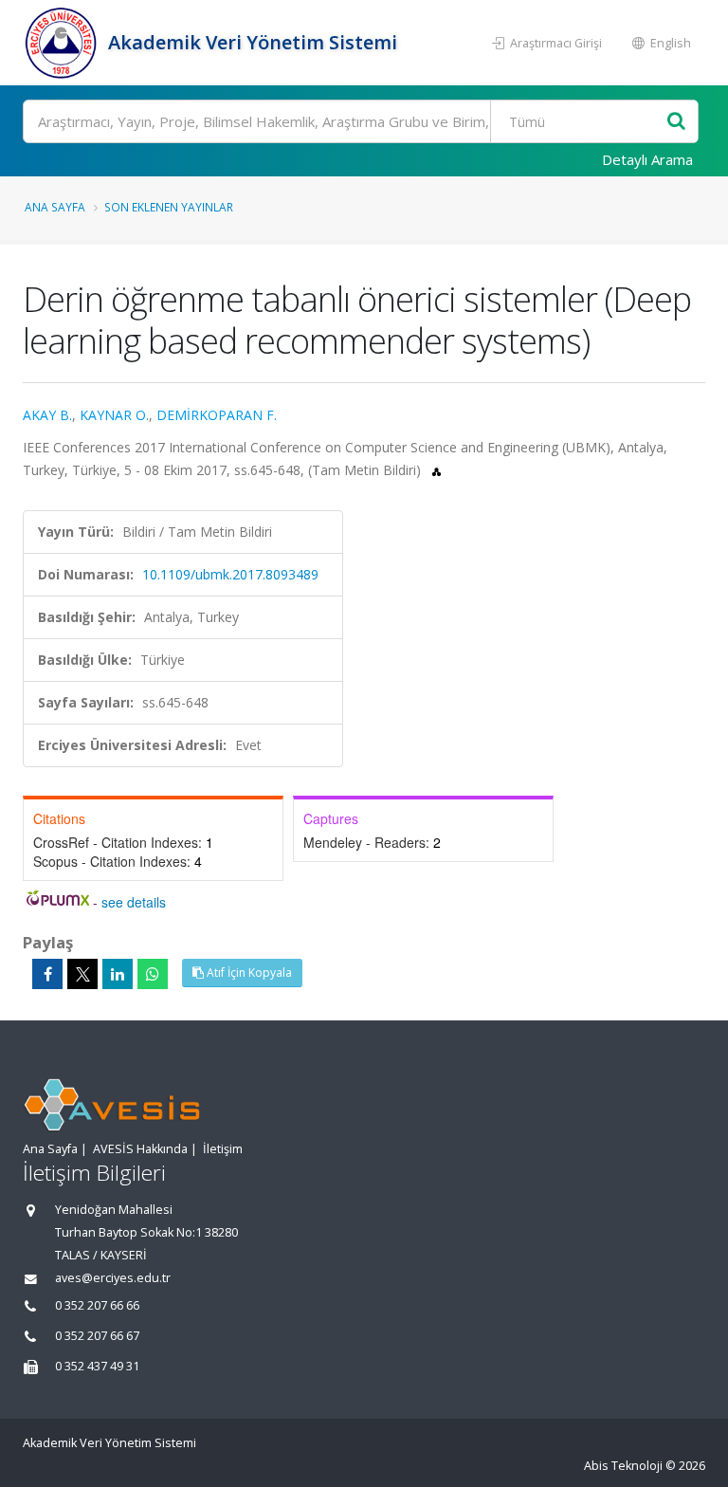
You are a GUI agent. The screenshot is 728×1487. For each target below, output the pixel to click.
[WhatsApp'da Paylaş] (152, 974)
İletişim (223, 1149)
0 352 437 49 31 (97, 1366)
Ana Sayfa (55, 206)
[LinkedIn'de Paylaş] (117, 974)
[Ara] (676, 122)
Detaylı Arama (647, 159)
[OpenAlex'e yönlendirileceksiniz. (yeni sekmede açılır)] (436, 470)
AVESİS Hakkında (140, 1149)
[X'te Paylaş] (82, 974)
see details (133, 901)
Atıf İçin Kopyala (248, 972)
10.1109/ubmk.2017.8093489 (230, 574)
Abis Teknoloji (623, 1466)
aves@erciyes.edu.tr (113, 1278)
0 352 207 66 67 (97, 1336)
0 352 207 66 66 (97, 1305)
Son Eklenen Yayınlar (168, 206)
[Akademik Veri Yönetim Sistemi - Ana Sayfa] (63, 42)
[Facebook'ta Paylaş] (47, 974)
